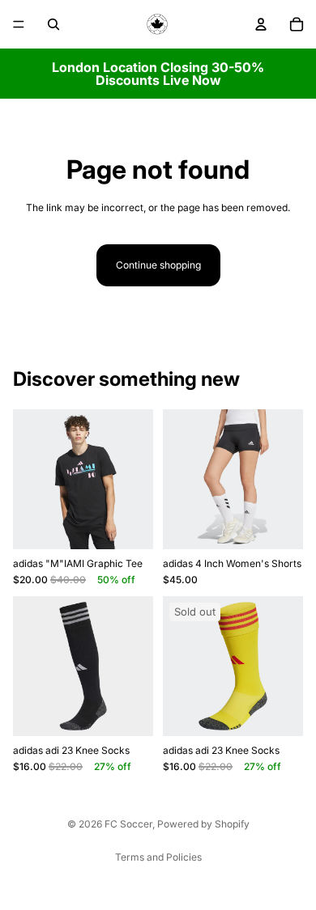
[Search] (53, 24)
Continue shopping (158, 265)
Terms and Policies (158, 857)
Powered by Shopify (203, 824)
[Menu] (18, 24)
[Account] (261, 24)
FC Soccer (128, 824)
